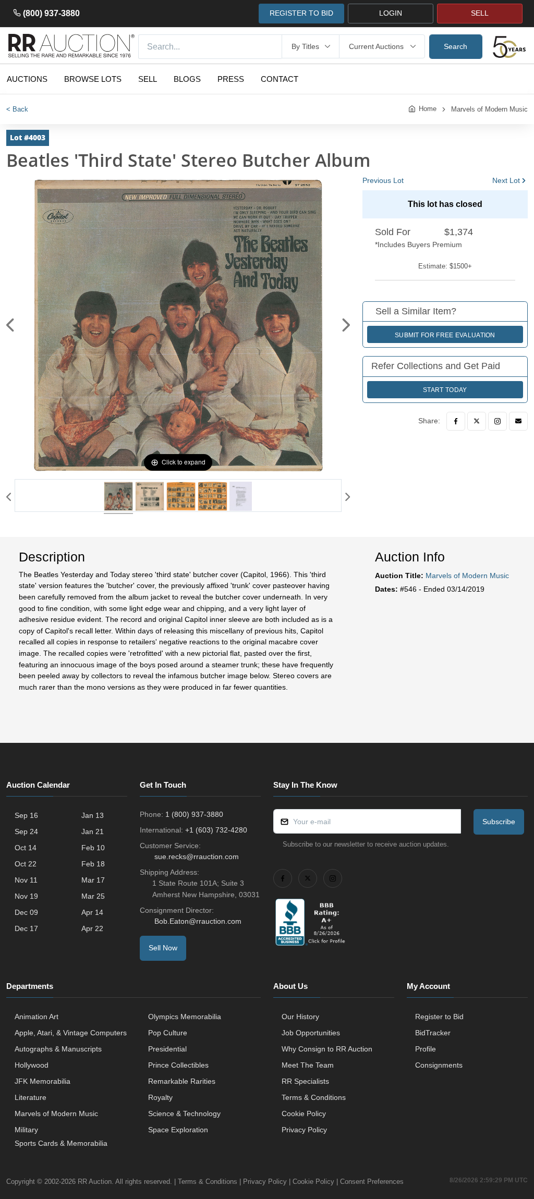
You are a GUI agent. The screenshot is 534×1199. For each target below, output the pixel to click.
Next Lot (506, 180)
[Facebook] (455, 421)
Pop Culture (167, 1033)
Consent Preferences (372, 1181)
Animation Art (36, 1016)
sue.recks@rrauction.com (196, 856)
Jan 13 (92, 815)
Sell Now (163, 948)
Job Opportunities (311, 1033)
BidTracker (433, 1033)
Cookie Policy (304, 1113)
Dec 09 (26, 912)
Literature (30, 1097)
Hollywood (31, 1065)
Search (455, 46)
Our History (300, 1016)
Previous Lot (383, 180)
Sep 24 (26, 831)
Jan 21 (92, 831)
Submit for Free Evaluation (445, 335)
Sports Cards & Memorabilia (61, 1143)
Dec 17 (26, 928)
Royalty (160, 1097)
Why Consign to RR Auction (327, 1049)
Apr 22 (92, 928)
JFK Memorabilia (42, 1081)
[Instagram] (497, 421)
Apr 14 (92, 912)
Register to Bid (439, 1016)
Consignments (439, 1065)
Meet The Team (308, 1065)
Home (427, 109)
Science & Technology (184, 1113)
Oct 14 (26, 847)
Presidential (167, 1049)
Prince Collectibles (178, 1065)
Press (230, 79)
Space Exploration (178, 1129)
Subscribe (498, 821)
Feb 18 (93, 864)
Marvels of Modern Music (489, 109)
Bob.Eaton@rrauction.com (197, 921)
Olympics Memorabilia (184, 1016)
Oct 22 (26, 864)
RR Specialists (305, 1081)
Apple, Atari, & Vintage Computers (71, 1033)
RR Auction (95, 1181)
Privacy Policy (304, 1129)
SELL (480, 13)
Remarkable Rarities (181, 1081)
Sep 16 (26, 815)
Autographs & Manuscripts (58, 1049)
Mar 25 (93, 896)
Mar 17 (93, 880)
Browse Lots (93, 79)
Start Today (445, 390)
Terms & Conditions (314, 1097)
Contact (279, 79)
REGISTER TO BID (301, 13)
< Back (17, 109)
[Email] (518, 421)
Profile (425, 1049)
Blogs (187, 79)
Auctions (27, 79)
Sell (147, 79)
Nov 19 (26, 896)
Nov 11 (26, 880)
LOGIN (390, 13)
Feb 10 (93, 847)
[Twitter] (476, 421)
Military (26, 1129)
